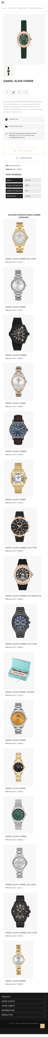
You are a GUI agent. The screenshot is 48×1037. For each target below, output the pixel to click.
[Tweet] (13, 92)
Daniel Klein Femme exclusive (20, 258)
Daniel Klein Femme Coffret (19, 692)
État (7, 166)
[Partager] (7, 92)
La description (25, 158)
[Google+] (19, 92)
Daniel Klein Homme (16, 355)
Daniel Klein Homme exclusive (21, 547)
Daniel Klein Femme (15, 307)
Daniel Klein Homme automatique (23, 595)
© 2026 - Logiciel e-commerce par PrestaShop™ (24, 1023)
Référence (9, 169)
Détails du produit (25, 151)
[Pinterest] (26, 92)
